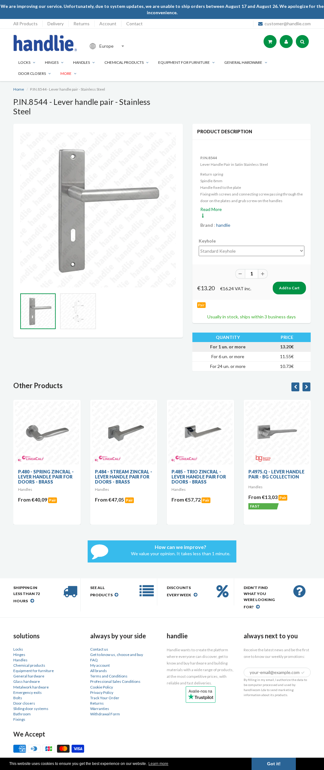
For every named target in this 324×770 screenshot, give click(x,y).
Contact (134, 23)
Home (18, 89)
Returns (81, 23)
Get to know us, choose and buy (116, 654)
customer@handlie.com (288, 23)
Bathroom (22, 714)
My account (100, 665)
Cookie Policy (101, 687)
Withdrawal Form (105, 714)
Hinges (52, 62)
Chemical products (124, 62)
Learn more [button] (158, 763)
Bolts (17, 697)
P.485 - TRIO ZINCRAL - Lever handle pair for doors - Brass (198, 476)
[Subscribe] (303, 673)
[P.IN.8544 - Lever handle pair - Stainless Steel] (98, 210)
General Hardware (243, 62)
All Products (25, 23)
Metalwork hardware (31, 687)
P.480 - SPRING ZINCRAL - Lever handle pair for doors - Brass (46, 476)
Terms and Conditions (109, 676)
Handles (81, 62)
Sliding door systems (30, 708)
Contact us (99, 649)
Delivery (55, 23)
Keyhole (207, 241)
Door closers (32, 73)
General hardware (28, 676)
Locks (24, 62)
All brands (98, 670)
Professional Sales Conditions (115, 681)
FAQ (94, 660)
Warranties (99, 708)
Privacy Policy (101, 692)
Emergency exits (27, 692)
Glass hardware (26, 681)
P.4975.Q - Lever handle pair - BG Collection (276, 474)
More (66, 73)
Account (107, 23)
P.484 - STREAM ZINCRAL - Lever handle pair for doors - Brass (123, 476)
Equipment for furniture (184, 62)
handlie (223, 225)
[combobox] (128, 46)
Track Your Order (104, 697)
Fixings (19, 719)
